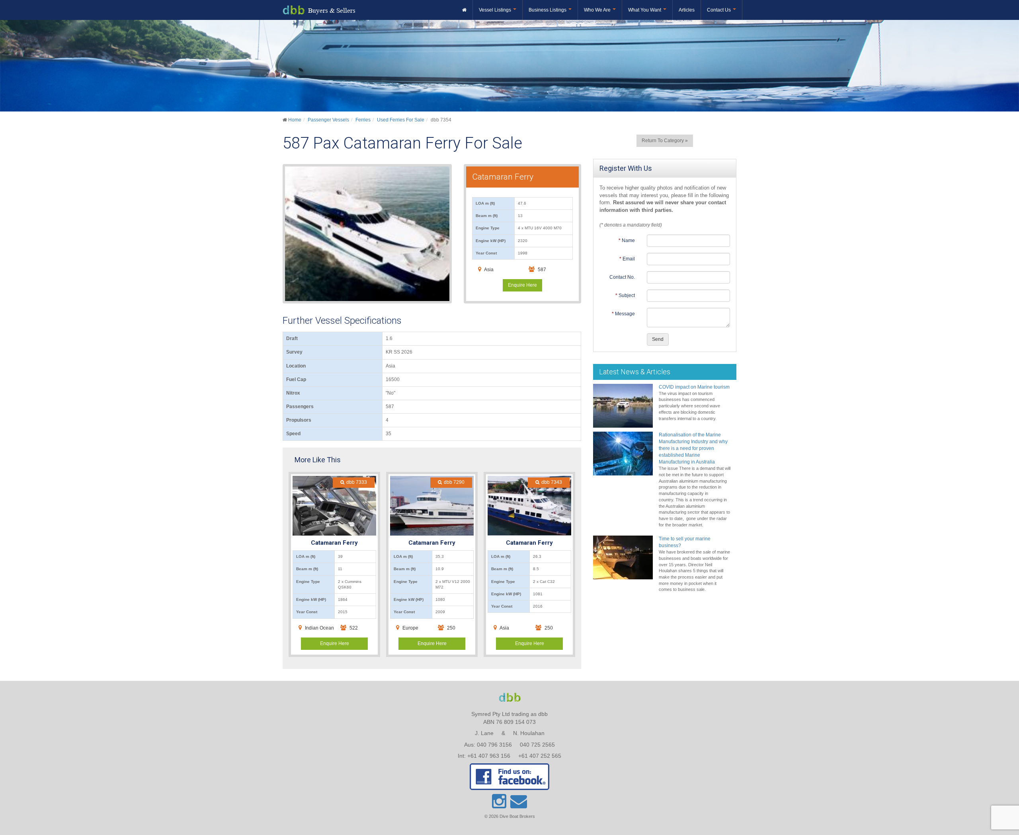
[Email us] (518, 805)
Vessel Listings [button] (495, 10)
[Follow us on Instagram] (500, 805)
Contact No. (622, 277)
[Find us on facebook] (509, 776)
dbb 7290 (454, 482)
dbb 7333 (356, 482)
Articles (687, 10)
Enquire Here (522, 285)
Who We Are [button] (598, 10)
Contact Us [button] (719, 10)
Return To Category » (665, 140)
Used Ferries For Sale (400, 120)
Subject (627, 295)
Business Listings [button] (548, 10)
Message (625, 314)
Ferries (363, 120)
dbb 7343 (551, 482)
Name (628, 240)
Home (294, 120)
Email (629, 259)
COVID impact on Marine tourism (694, 387)
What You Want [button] (645, 10)
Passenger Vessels (328, 120)
